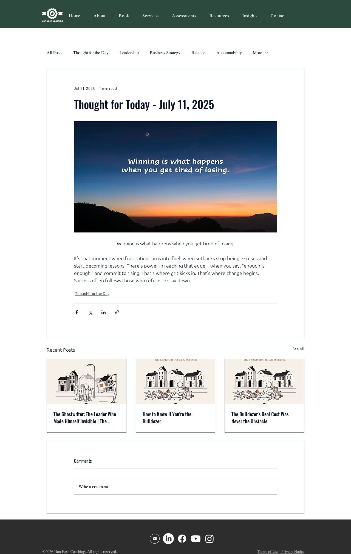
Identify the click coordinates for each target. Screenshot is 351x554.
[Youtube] (195, 538)
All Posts (54, 52)
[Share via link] (117, 312)
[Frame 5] (154, 538)
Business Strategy (165, 52)
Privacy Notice (292, 551)
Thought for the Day (91, 52)
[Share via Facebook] (76, 312)
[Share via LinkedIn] (103, 312)
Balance (198, 52)
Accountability (229, 52)
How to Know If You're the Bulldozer (167, 418)
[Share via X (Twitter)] (90, 312)
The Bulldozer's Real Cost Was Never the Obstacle (259, 418)
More (257, 52)
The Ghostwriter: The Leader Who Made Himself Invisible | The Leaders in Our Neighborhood (84, 418)
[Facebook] (182, 538)
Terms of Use (267, 551)
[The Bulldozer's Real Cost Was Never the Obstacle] (264, 381)
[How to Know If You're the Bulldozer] (175, 381)
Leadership (129, 52)
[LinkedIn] (168, 538)
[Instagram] (209, 538)
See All (298, 349)
